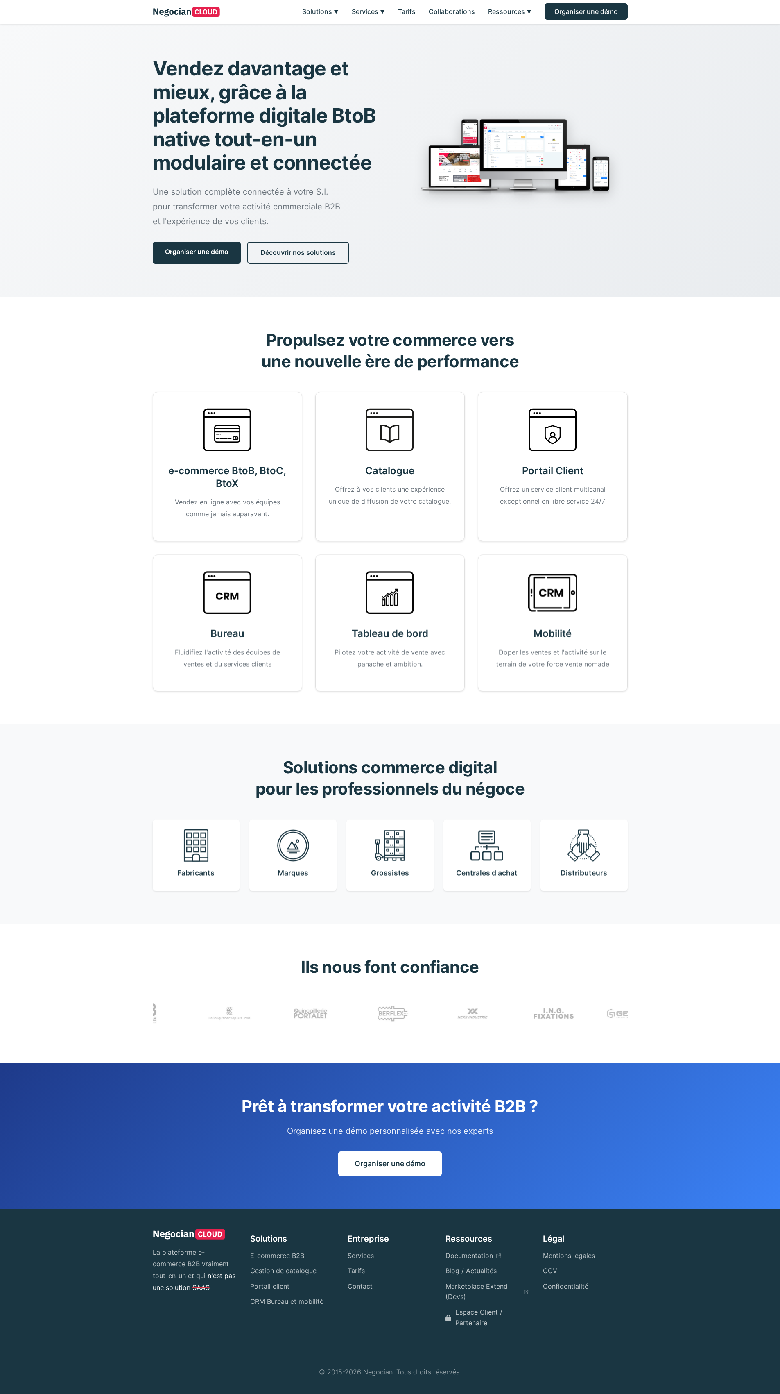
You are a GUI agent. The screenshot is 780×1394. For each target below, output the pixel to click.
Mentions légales (569, 1255)
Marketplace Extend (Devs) (476, 1291)
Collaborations (452, 11)
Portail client (269, 1286)
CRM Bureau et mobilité (286, 1301)
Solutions (320, 11)
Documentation (469, 1255)
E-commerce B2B (277, 1255)
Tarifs (407, 11)
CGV (550, 1271)
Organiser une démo (586, 11)
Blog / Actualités (471, 1271)
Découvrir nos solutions (298, 252)
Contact (360, 1286)
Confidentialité (565, 1286)
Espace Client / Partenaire (478, 1317)
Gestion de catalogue (283, 1271)
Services (368, 11)
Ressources (509, 11)
